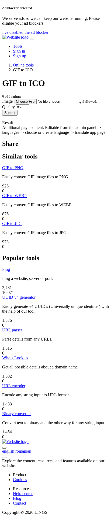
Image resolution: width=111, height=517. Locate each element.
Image (7, 101)
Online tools (23, 65)
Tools (17, 46)
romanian (23, 451)
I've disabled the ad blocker (25, 32)
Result (7, 122)
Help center (23, 493)
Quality (8, 107)
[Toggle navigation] (32, 38)
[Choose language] (4, 448)
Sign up (19, 56)
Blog (17, 498)
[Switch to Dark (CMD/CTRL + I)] (4, 457)
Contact (19, 503)
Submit (9, 113)
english (8, 451)
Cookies (20, 479)
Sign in (19, 51)
